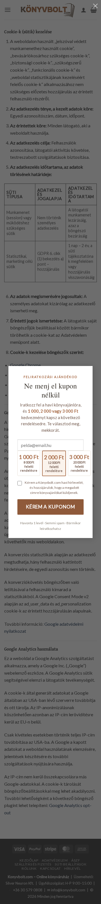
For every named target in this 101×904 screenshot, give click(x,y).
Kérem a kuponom (50, 507)
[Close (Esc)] (95, 5)
